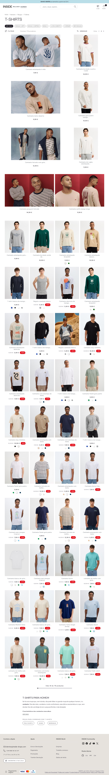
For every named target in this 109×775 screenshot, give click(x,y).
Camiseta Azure (67, 578)
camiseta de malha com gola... (92, 579)
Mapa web (101, 772)
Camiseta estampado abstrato (16, 348)
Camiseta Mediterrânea (16, 625)
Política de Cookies (63, 772)
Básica (45, 26)
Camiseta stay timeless (92, 347)
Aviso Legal (94, 772)
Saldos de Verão (61, 757)
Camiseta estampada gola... (17, 255)
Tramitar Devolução (37, 757)
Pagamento (34, 750)
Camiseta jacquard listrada (29, 209)
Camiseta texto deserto (35, 116)
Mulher (16, 7)
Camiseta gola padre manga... (85, 116)
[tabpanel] (35, 51)
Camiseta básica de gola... (16, 578)
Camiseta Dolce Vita (92, 486)
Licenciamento (56, 26)
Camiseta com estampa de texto (42, 394)
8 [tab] (64, 314)
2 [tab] (77, 36)
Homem (24, 7)
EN (95, 755)
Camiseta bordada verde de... (42, 256)
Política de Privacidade (51, 772)
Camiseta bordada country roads (86, 70)
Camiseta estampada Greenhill (67, 256)
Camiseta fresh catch (92, 671)
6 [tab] (81, 129)
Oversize (67, 26)
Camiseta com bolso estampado (42, 672)
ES (87, 755)
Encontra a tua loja (16, 760)
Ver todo (9, 26)
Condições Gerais (85, 772)
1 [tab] (76, 36)
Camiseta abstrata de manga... (67, 302)
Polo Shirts (28, 723)
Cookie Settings (74, 772)
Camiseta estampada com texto (42, 441)
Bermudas (52, 723)
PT (91, 755)
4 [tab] (79, 36)
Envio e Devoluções (37, 746)
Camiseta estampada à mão (36, 69)
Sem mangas (77, 26)
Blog (57, 754)
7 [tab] (38, 268)
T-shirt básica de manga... (16, 301)
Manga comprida (34, 26)
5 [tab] (80, 36)
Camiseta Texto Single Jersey (67, 625)
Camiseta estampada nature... (92, 256)
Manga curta (20, 26)
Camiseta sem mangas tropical (17, 533)
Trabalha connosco (62, 750)
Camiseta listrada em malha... (42, 487)
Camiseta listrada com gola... (35, 162)
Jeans (41, 723)
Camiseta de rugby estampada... (86, 163)
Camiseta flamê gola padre (92, 394)
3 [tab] (78, 36)
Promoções (34, 754)
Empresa (59, 746)
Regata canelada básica (42, 301)
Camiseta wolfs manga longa (79, 209)
